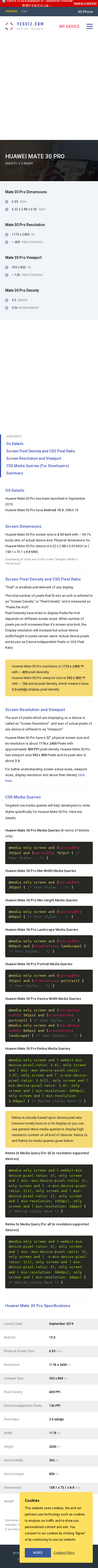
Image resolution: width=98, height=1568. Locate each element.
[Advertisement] (49, 88)
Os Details (15, 444)
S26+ (24, 11)
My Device (69, 26)
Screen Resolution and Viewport (33, 458)
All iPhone (85, 12)
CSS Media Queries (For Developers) (37, 466)
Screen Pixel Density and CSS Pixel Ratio (40, 451)
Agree (38, 1553)
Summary (14, 473)
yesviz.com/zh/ (85, 3)
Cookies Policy (64, 1553)
